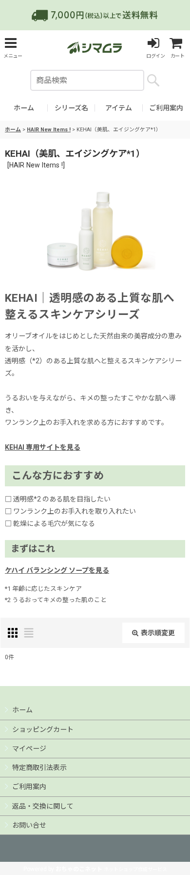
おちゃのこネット (79, 869)
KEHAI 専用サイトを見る (42, 447)
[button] (12, 47)
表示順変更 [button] (158, 633)
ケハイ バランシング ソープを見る (57, 570)
